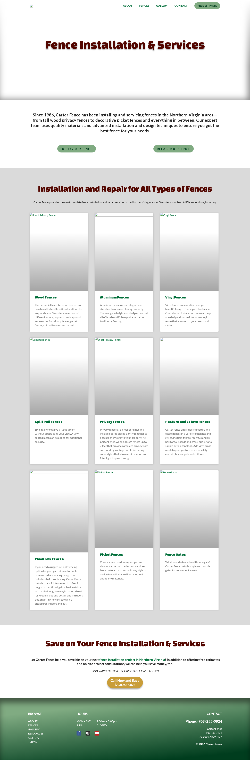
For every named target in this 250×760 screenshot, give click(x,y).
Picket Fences (111, 554)
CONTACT (34, 737)
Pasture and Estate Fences (187, 422)
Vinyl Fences (175, 297)
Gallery (162, 5)
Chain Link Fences (49, 559)
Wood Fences (46, 297)
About (127, 5)
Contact (181, 5)
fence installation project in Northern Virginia (132, 660)
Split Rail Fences (49, 422)
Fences (144, 5)
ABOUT (32, 721)
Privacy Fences (112, 422)
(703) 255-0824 (209, 721)
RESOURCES (35, 733)
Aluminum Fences (114, 297)
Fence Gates (175, 554)
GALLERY (34, 729)
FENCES (33, 725)
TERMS (32, 741)
